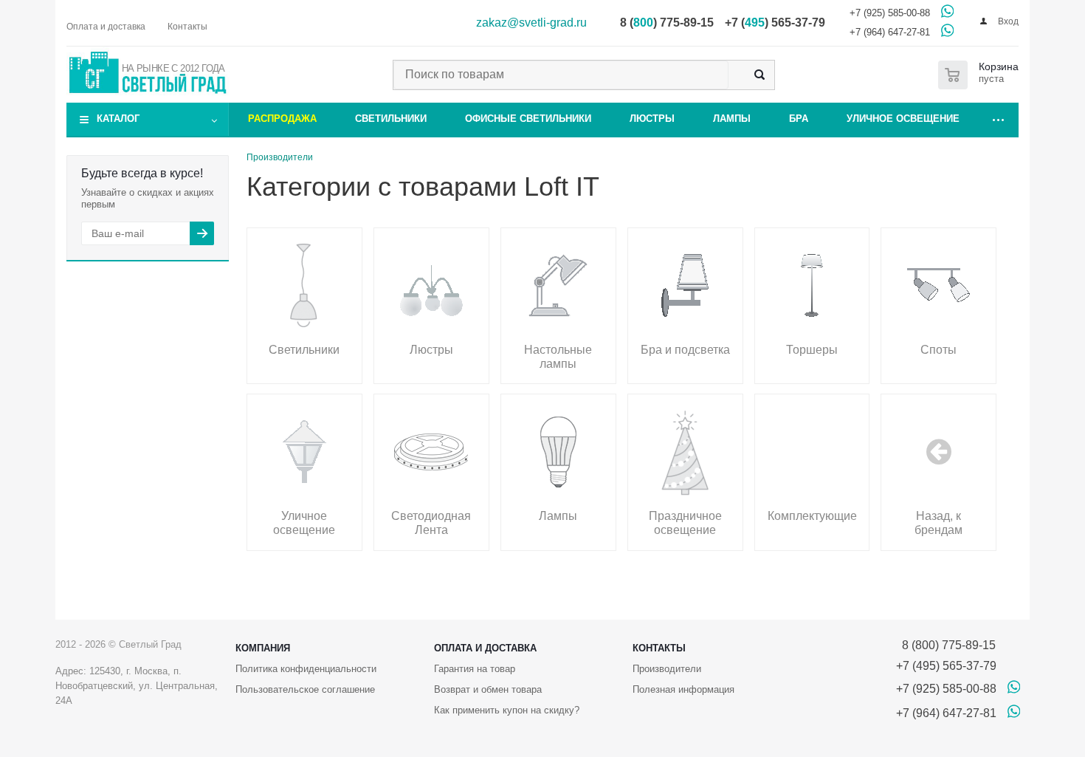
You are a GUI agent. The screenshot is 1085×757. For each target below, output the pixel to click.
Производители (667, 668)
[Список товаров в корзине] (981, 75)
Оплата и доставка (485, 648)
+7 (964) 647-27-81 (890, 32)
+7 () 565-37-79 (775, 22)
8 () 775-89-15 (667, 22)
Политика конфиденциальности (305, 668)
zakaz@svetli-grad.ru (531, 22)
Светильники (391, 118)
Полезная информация (683, 689)
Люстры (652, 118)
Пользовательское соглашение (305, 689)
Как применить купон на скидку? (506, 710)
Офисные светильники (528, 118)
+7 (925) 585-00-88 (890, 12)
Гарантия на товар (474, 668)
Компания (262, 648)
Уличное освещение (903, 118)
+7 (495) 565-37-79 (946, 666)
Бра (798, 118)
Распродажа (282, 118)
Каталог (118, 118)
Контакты (659, 648)
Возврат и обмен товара (488, 689)
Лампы (732, 118)
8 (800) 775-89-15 (946, 645)
